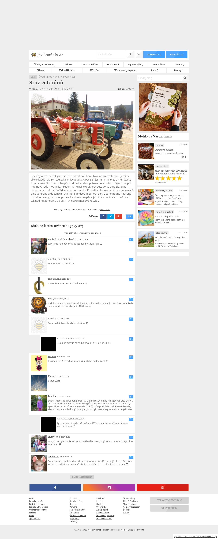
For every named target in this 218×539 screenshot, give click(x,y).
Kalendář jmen (102, 512)
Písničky (99, 501)
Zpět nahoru (34, 518)
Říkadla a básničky (78, 515)
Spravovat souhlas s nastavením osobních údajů (195, 536)
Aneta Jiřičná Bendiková (61, 239)
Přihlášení (176, 54)
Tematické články (77, 509)
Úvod (41, 76)
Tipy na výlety (129, 498)
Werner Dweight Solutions (132, 529)
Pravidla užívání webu (38, 507)
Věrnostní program (131, 507)
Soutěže (126, 509)
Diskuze (73, 498)
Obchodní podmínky (38, 509)
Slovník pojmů (129, 504)
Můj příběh (74, 512)
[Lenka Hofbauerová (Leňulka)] (39, 403)
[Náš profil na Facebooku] (55, 487)
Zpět (33, 77)
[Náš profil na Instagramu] (109, 487)
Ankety (126, 512)
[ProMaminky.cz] (48, 55)
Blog (49, 76)
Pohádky (100, 498)
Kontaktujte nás (36, 501)
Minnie (52, 356)
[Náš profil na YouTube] (162, 487)
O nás (31, 498)
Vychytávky (101, 507)
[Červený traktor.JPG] (82, 131)
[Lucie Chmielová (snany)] (39, 443)
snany (51, 436)
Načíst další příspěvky (82, 476)
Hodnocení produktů (105, 515)
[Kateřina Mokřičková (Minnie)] (39, 363)
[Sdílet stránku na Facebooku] (103, 216)
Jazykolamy (74, 518)
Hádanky (73, 521)
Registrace (154, 54)
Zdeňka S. (53, 456)
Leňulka (52, 396)
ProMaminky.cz (94, 529)
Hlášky (99, 504)
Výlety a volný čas (65, 76)
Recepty (73, 504)
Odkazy (32, 512)
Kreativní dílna (76, 501)
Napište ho (105, 209)
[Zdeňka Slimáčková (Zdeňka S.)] (39, 463)
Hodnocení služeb (104, 518)
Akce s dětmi (102, 509)
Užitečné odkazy (130, 501)
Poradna (73, 507)
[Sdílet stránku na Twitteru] (110, 216)
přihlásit (97, 233)
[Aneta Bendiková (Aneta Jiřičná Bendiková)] (39, 246)
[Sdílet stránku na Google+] (118, 216)
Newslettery (169, 508)
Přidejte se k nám (37, 504)
